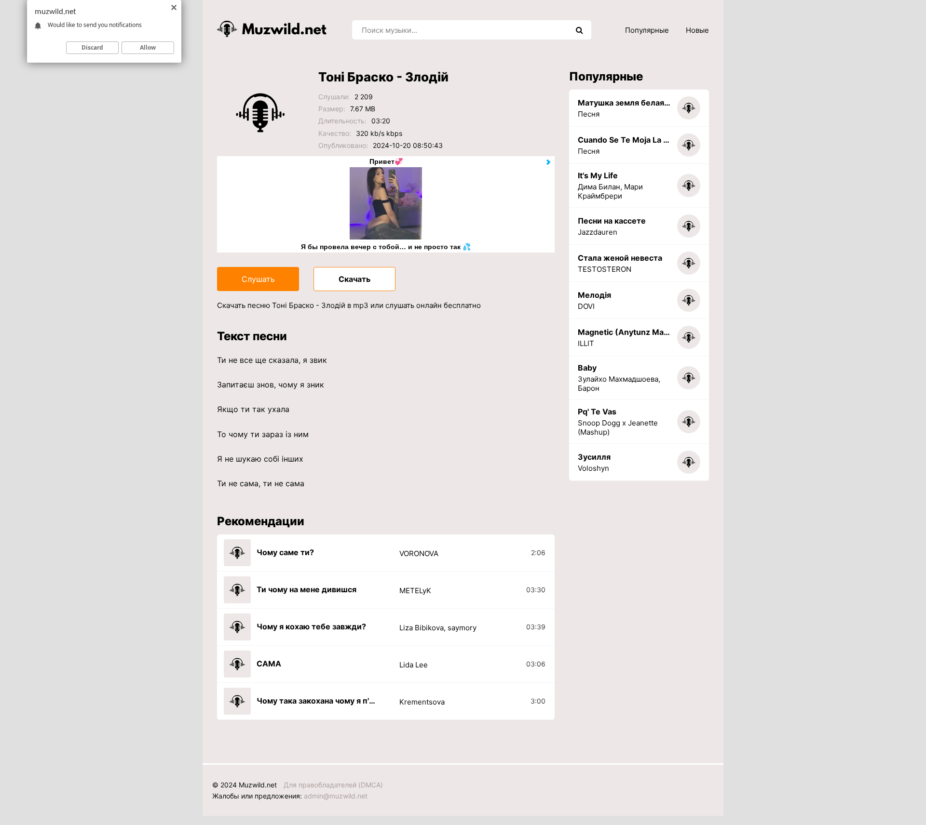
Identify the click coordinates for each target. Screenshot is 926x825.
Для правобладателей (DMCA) (333, 785)
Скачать (354, 279)
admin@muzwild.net (336, 796)
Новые (697, 30)
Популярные (647, 30)
